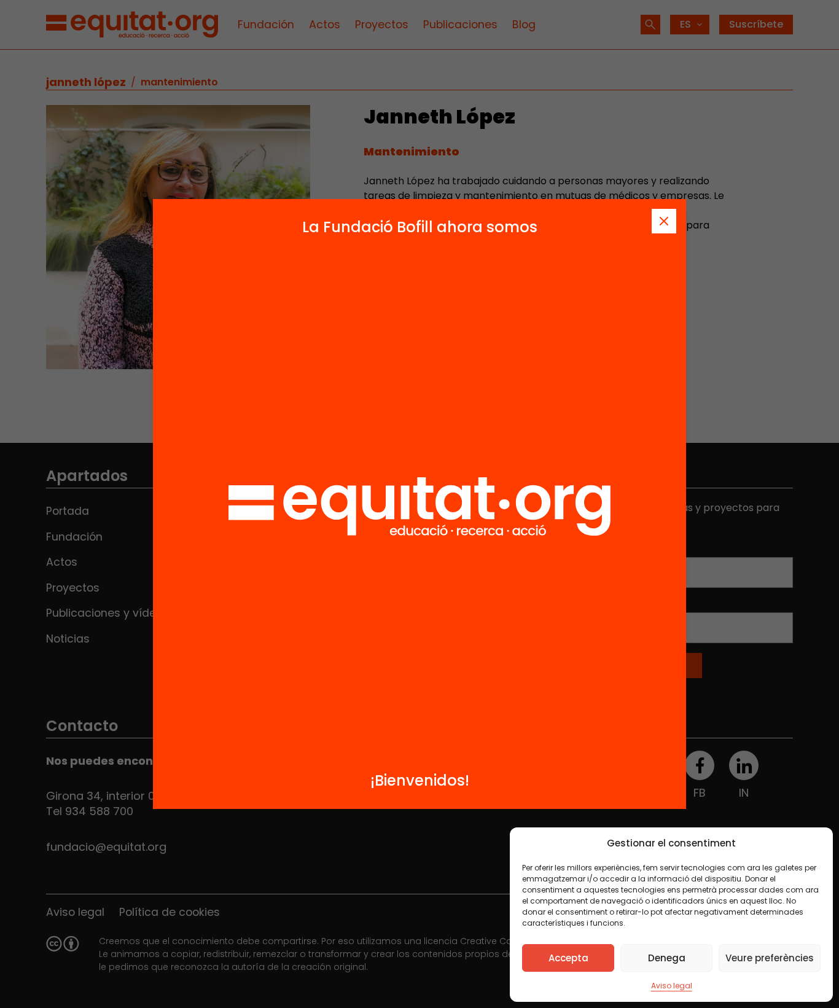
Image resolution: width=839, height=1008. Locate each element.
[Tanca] (664, 221)
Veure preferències (769, 957)
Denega (666, 957)
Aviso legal (671, 985)
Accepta (568, 957)
